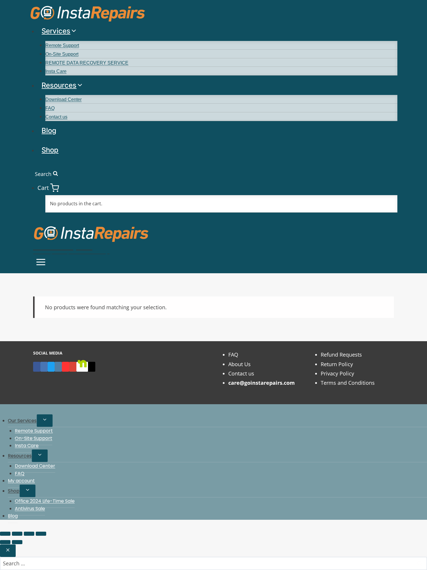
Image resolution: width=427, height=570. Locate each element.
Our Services (22, 420)
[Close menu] (1, 410)
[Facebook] (36, 367)
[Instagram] (58, 367)
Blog (49, 130)
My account (21, 480)
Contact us (56, 116)
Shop (50, 150)
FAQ (50, 108)
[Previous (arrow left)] (5, 542)
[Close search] (8, 550)
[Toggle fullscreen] (17, 534)
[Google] (72, 367)
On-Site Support (61, 54)
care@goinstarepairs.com (261, 382)
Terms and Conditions (348, 382)
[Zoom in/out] (5, 534)
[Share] (29, 534)
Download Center (63, 99)
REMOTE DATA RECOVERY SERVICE (86, 62)
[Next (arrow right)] (17, 542)
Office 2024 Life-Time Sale (45, 501)
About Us (239, 364)
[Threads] (91, 367)
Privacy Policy (337, 373)
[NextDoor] (82, 367)
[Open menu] (41, 263)
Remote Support (62, 45)
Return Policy (337, 364)
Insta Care (56, 71)
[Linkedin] (44, 367)
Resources (20, 455)
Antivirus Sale (30, 508)
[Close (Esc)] (41, 534)
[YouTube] (65, 367)
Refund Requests (341, 354)
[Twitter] (51, 367)
